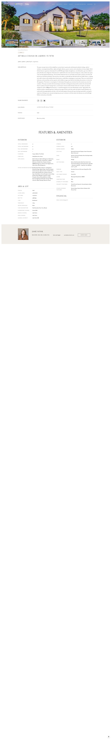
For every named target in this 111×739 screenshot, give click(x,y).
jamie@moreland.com (69, 235)
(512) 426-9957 (56, 235)
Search (65, 4)
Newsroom (89, 4)
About (53, 4)
